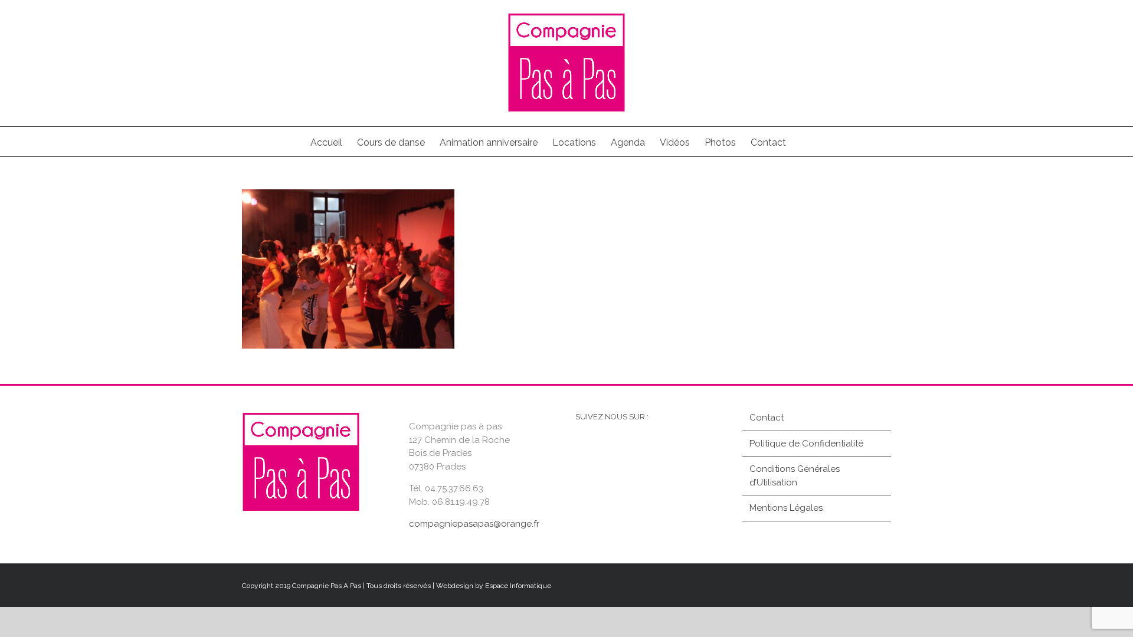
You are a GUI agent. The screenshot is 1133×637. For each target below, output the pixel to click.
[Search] (804, 141)
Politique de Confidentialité (806, 443)
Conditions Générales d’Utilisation (794, 476)
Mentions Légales (786, 508)
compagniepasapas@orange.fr (474, 523)
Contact (766, 417)
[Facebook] (584, 451)
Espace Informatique (518, 586)
